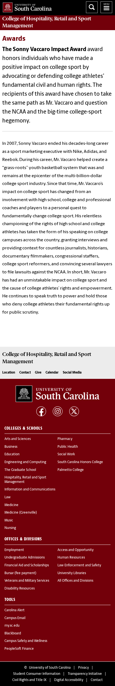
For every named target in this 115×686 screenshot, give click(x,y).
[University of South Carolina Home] (26, 6)
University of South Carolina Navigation (106, 7)
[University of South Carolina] (57, 394)
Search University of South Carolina (92, 7)
